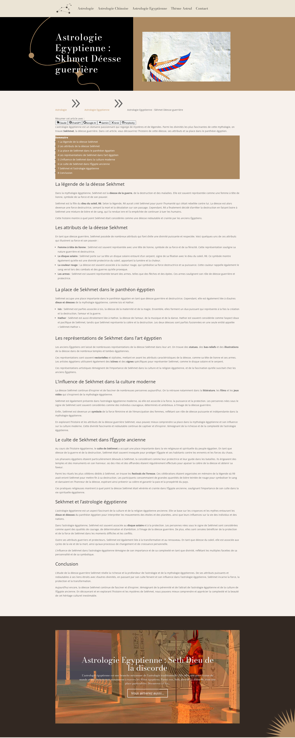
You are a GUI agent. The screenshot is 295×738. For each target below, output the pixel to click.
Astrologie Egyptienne (149, 8)
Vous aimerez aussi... (147, 693)
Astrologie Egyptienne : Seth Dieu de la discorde (147, 664)
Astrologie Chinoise (113, 8)
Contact (202, 8)
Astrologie (86, 8)
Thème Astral (181, 8)
